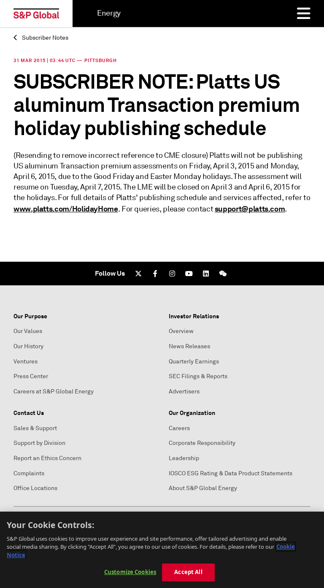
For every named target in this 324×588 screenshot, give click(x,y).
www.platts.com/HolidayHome (66, 209)
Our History (28, 346)
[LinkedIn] (206, 273)
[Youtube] (189, 273)
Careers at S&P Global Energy (54, 391)
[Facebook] (155, 273)
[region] (162, 550)
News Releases (189, 346)
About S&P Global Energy (203, 488)
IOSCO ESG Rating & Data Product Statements (230, 473)
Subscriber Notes (44, 37)
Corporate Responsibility (202, 443)
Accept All (188, 572)
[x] (138, 273)
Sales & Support (35, 428)
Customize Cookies (130, 572)
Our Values (28, 331)
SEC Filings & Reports (198, 376)
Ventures (26, 361)
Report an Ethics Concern (47, 458)
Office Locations (35, 488)
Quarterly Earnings (194, 361)
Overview (181, 331)
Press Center (31, 376)
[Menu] (304, 13)
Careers (179, 428)
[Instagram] (172, 273)
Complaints (29, 473)
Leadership (184, 458)
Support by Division (39, 443)
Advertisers (184, 391)
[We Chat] (223, 273)
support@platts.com (250, 209)
